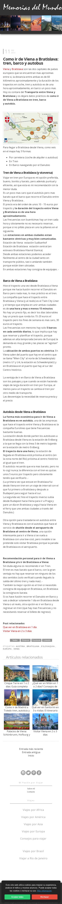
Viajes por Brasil (33, 850)
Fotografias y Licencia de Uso (45, 902)
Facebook (36, 640)
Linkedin (47, 640)
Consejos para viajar (33, 838)
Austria (21, 646)
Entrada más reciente (31, 749)
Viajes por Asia (33, 824)
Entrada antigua (31, 752)
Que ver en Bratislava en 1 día (20, 627)
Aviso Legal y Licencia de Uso (17, 902)
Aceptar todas (17, 897)
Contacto (31, 792)
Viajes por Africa (33, 809)
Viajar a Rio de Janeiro (33, 858)
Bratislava (17, 69)
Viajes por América (33, 816)
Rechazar (44, 897)
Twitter (15, 640)
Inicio (31, 755)
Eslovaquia (48, 646)
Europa (7, 649)
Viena (6, 69)
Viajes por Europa (33, 831)
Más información (44, 891)
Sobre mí (31, 788)
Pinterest (25, 640)
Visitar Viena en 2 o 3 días (17, 631)
